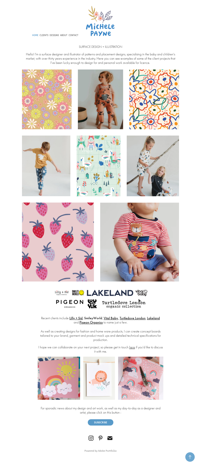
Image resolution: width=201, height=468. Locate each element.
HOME (35, 35)
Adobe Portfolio (107, 450)
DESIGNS (54, 35)
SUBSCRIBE (100, 422)
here (132, 347)
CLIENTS (44, 35)
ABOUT (63, 35)
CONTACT (73, 35)
